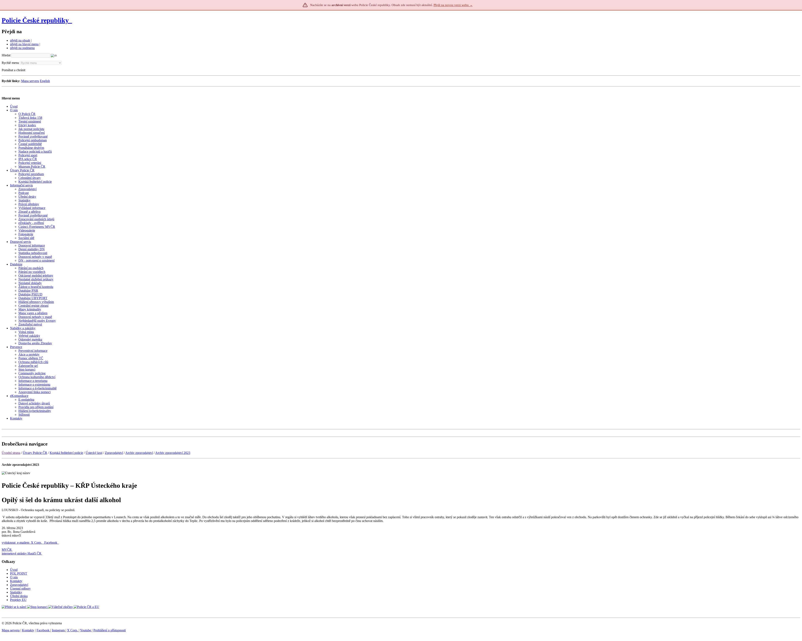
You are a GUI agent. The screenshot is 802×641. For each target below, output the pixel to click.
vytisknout (8, 542)
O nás (14, 577)
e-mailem (23, 542)
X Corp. (37, 542)
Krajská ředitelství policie (66, 453)
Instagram (59, 630)
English (45, 81)
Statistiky (16, 592)
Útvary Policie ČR (35, 453)
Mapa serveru (30, 81)
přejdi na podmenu (22, 48)
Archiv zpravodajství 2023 (172, 453)
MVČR (7, 549)
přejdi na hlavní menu (24, 44)
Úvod (14, 569)
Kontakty (16, 581)
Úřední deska (19, 596)
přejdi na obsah (20, 40)
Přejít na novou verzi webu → (453, 5)
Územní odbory (20, 588)
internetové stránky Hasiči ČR (21, 553)
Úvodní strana (11, 453)
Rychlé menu (10, 63)
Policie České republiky (35, 20)
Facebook (51, 542)
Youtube (86, 630)
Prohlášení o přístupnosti (109, 630)
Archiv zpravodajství (139, 453)
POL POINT (18, 573)
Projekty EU (18, 600)
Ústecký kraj (94, 453)
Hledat (6, 55)
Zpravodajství (114, 453)
